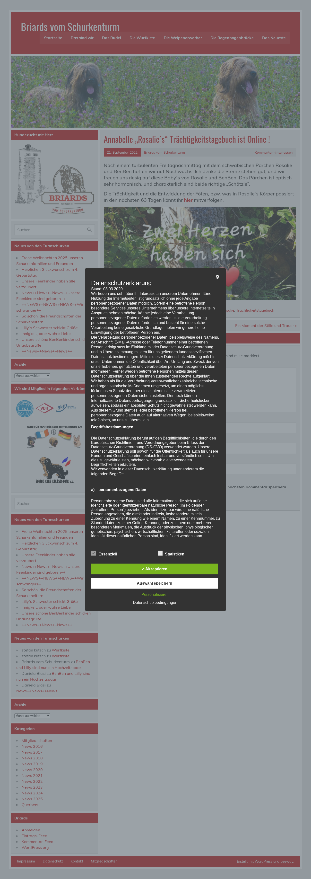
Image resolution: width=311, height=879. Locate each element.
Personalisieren (155, 594)
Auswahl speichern (154, 583)
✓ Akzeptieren (154, 569)
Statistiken (174, 554)
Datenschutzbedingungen (155, 602)
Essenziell (107, 554)
